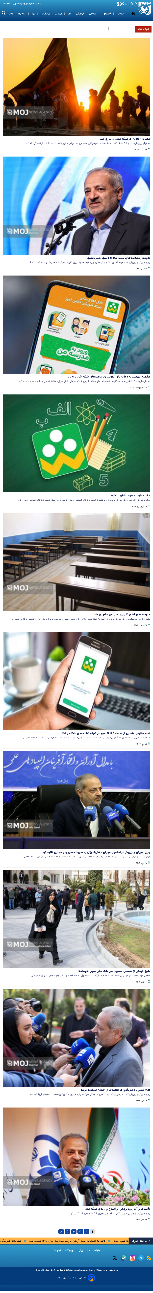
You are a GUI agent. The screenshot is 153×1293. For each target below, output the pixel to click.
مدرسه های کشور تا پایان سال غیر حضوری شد (122, 614)
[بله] (123, 1258)
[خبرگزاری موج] (145, 8)
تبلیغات (57, 1250)
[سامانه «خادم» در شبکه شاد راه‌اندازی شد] (76, 87)
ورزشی (59, 14)
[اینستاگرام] (132, 1258)
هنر (70, 14)
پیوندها (68, 1250)
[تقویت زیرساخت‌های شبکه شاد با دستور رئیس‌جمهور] (76, 206)
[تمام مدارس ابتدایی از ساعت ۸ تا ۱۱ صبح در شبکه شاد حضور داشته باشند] (76, 681)
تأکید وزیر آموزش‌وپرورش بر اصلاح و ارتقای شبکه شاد (117, 1209)
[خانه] (133, 21)
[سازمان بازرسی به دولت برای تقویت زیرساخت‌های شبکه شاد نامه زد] (76, 325)
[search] (3, 13)
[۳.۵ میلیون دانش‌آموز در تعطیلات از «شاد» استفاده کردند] (76, 1038)
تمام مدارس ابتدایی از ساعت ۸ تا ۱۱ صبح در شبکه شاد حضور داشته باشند (106, 733)
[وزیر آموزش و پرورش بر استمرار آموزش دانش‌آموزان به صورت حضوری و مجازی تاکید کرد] (76, 800)
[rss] (149, 1258)
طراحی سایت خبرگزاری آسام (72, 1278)
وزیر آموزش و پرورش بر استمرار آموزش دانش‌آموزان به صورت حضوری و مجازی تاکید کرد (96, 852)
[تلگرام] (141, 1258)
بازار (34, 14)
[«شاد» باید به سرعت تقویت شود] (76, 443)
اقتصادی (107, 14)
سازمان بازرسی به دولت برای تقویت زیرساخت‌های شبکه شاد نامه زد (109, 376)
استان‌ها (22, 14)
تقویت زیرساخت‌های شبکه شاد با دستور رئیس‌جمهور (118, 258)
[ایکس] (115, 1258)
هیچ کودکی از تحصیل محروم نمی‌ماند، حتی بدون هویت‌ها (114, 971)
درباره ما (79, 1250)
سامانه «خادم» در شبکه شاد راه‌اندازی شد (125, 139)
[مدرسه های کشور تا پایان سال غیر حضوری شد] (76, 562)
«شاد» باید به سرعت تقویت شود (130, 495)
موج (90, 1270)
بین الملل (46, 14)
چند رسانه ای (118, 28)
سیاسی (120, 14)
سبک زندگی (100, 28)
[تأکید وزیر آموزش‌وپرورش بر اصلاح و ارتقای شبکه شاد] (76, 1157)
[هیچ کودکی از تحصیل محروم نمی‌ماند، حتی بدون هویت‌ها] (76, 919)
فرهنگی (80, 14)
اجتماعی (93, 14)
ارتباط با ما (94, 1250)
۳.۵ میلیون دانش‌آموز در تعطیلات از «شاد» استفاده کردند (115, 1090)
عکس (10, 14)
